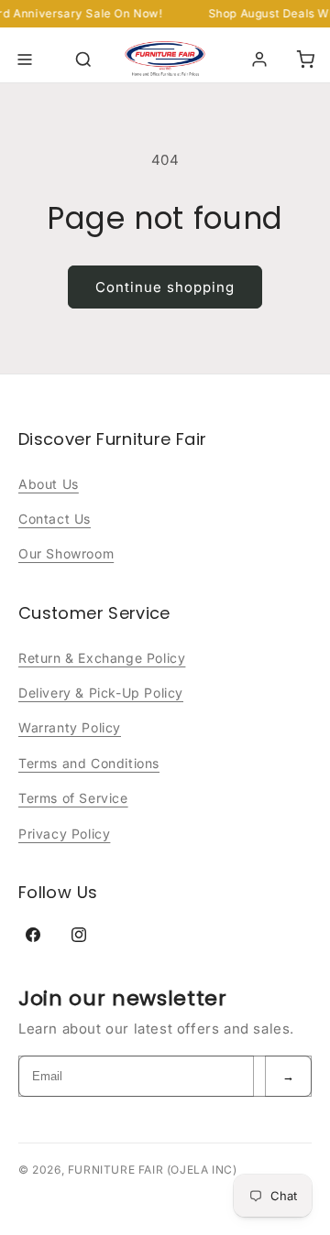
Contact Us (54, 518)
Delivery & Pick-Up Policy (100, 692)
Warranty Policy (69, 727)
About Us (48, 484)
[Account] (259, 59)
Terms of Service (73, 798)
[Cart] (305, 59)
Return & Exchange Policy (101, 658)
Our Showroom (66, 553)
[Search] (83, 59)
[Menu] (24, 59)
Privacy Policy (64, 833)
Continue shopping (165, 287)
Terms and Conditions (89, 763)
